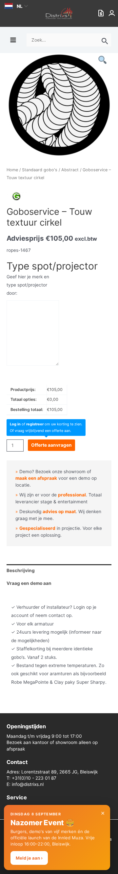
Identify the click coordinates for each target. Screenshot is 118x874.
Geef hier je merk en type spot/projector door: (28, 285)
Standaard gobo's (39, 169)
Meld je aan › (29, 858)
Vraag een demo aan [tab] (29, 583)
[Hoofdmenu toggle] (13, 39)
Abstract (70, 169)
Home (12, 169)
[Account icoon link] (112, 13)
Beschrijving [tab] (21, 570)
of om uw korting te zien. (46, 424)
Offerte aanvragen (51, 445)
